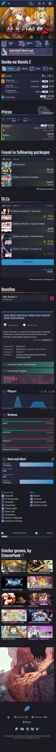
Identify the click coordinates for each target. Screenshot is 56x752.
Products (37, 499)
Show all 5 (28, 262)
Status (28, 722)
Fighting (31, 315)
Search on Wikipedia (13, 518)
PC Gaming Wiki (11, 499)
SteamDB (9, 496)
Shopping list (49, 113)
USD (40, 717)
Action (6, 315)
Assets (37, 496)
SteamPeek (10, 505)
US (22, 717)
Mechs (13, 315)
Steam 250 (10, 511)
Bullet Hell (46, 315)
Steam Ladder (11, 508)
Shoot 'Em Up (22, 315)
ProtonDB (9, 502)
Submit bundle (40, 502)
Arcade (7, 318)
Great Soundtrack (17, 318)
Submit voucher (40, 505)
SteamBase (10, 515)
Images (8, 159)
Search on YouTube (13, 521)
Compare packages (46, 189)
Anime (38, 315)
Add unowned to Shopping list (42, 279)
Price (49, 159)
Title (15, 159)
